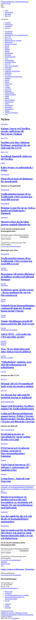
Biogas (7, 46)
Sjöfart (7, 103)
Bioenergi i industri (11, 44)
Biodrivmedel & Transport (13, 40)
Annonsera (8, 26)
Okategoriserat (9, 93)
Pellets (7, 96)
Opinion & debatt (10, 94)
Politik (7, 98)
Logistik (7, 87)
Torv (6, 114)
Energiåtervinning (10, 62)
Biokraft (7, 49)
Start (6, 10)
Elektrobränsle (9, 60)
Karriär (7, 80)
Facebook (8, 607)
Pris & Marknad (10, 100)
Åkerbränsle (8, 31)
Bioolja (7, 51)
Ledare (7, 85)
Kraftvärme (8, 84)
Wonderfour (15, 618)
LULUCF (8, 89)
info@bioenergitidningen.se (9, 588)
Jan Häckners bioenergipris (13, 76)
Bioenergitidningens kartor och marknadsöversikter (14, 598)
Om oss (7, 28)
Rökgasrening (9, 102)
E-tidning (8, 23)
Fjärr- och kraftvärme (11, 66)
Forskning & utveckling (12, 71)
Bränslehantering (10, 57)
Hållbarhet (8, 73)
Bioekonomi (9, 42)
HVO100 (8, 75)
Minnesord (8, 91)
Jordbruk (7, 78)
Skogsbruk (8, 107)
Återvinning (8, 33)
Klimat (7, 82)
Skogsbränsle (9, 12)
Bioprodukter (9, 53)
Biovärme (8, 14)
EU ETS (7, 64)
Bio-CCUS (8, 39)
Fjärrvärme (8, 67)
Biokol (7, 48)
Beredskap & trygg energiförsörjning (16, 35)
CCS (6, 58)
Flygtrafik (8, 69)
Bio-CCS (8, 16)
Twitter (7, 606)
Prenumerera (9, 24)
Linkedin (7, 604)
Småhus (7, 111)
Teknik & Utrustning (11, 112)
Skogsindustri (9, 109)
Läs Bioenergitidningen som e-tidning (17, 595)
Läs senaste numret (7, 575)
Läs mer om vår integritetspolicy (11, 246)
